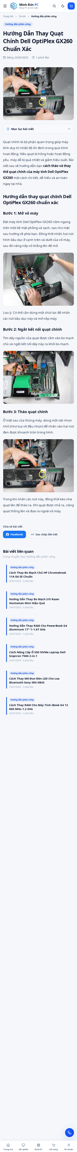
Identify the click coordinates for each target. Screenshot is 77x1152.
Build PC (38, 1149)
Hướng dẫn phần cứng (44, 16)
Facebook (16, 534)
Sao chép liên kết (47, 534)
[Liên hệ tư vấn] (69, 1132)
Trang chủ (8, 16)
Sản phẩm (23, 1149)
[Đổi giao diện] (63, 6)
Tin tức (22, 16)
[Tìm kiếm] (54, 6)
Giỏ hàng (53, 1149)
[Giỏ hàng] (71, 6)
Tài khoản (68, 1149)
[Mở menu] (5, 6)
